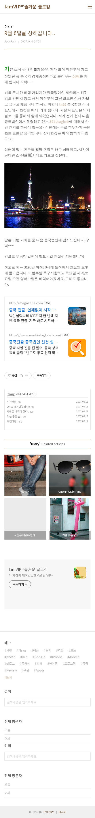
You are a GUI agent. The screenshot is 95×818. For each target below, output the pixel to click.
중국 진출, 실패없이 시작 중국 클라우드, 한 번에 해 (32, 309)
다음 (62, 104)
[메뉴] (89, 6)
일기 (48, 650)
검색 (86, 702)
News (23, 650)
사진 (9, 650)
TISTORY (48, 812)
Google (39, 657)
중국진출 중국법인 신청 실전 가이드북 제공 (33, 341)
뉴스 (25, 657)
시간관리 (12, 401)
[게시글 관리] (26, 375)
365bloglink (59, 121)
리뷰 (61, 650)
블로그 (10, 663)
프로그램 (70, 663)
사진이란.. (12, 421)
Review (11, 670)
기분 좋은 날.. (14, 416)
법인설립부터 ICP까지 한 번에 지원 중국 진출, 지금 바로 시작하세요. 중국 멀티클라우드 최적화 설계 (33, 318)
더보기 (8, 677)
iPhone (57, 657)
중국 (85, 663)
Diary (11, 394)
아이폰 (53, 663)
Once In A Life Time (18, 406)
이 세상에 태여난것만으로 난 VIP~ (31, 575)
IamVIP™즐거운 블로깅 (27, 6)
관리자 (62, 812)
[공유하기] (21, 375)
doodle (74, 657)
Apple (40, 670)
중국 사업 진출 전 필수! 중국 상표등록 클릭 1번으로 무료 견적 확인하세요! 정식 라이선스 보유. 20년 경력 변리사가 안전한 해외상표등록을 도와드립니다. (34, 350)
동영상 (25, 663)
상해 (76, 76)
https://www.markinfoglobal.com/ (35, 335)
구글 (26, 670)
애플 (36, 650)
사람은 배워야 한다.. (18, 411)
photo (10, 657)
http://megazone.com (26, 303)
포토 (73, 650)
